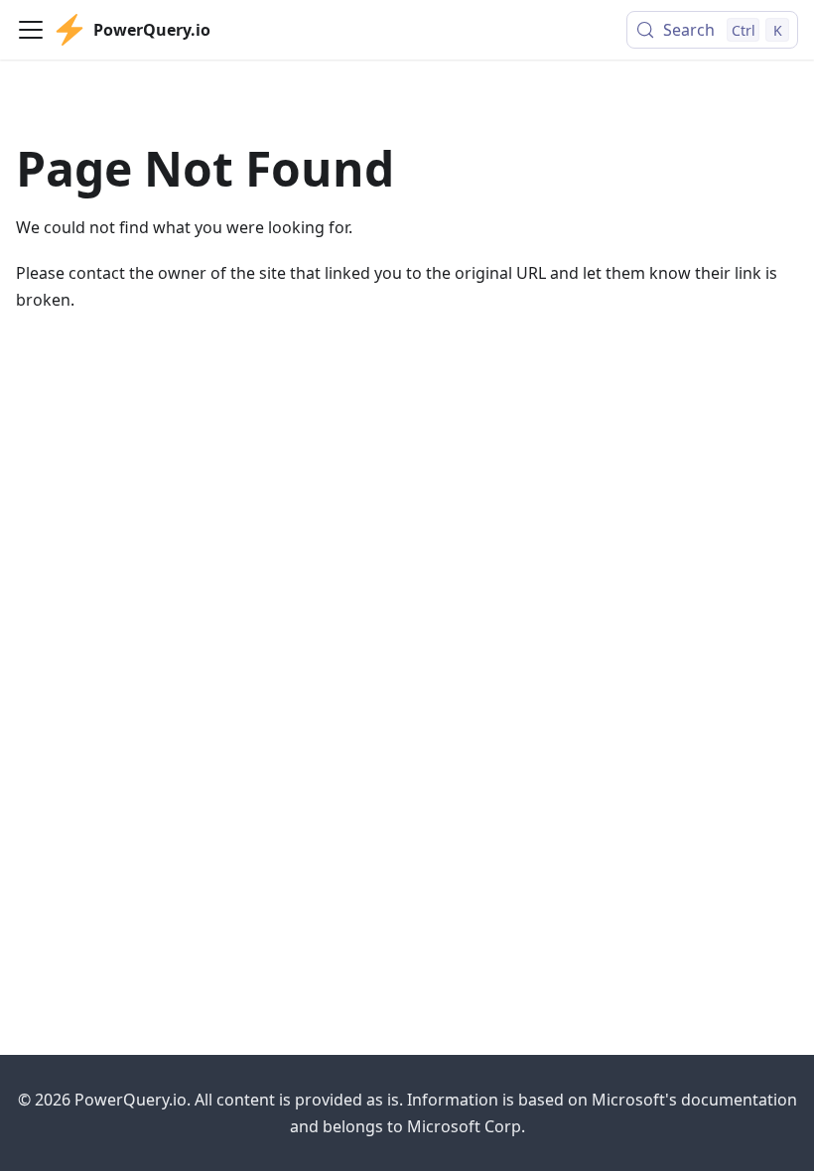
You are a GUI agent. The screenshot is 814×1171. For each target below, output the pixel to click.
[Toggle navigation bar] (31, 30)
